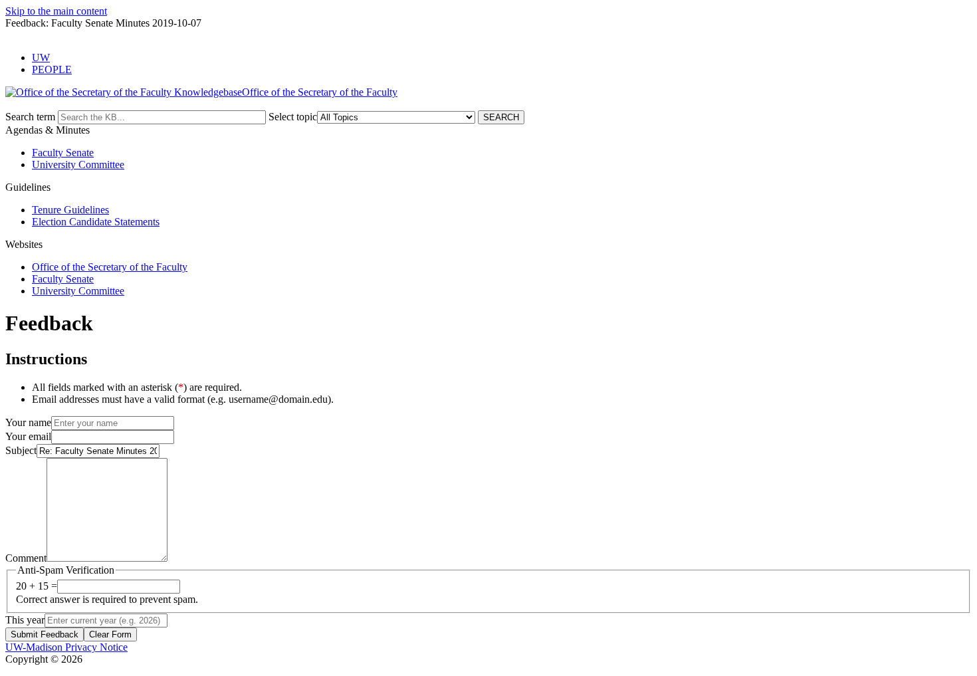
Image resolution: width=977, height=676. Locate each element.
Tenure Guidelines (70, 209)
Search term (30, 116)
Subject (21, 450)
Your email (28, 436)
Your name (28, 422)
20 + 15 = (36, 586)
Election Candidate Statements (96, 221)
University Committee (78, 164)
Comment (26, 558)
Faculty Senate (63, 152)
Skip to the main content (56, 11)
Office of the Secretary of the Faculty (109, 267)
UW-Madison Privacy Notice (66, 647)
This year (25, 619)
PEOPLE (52, 69)
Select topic (293, 116)
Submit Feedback (44, 634)
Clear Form (110, 634)
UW (41, 57)
